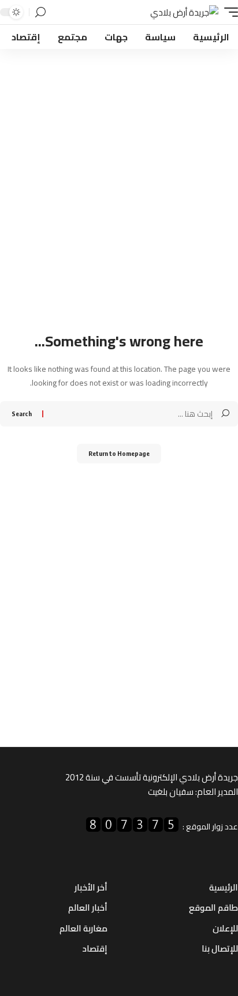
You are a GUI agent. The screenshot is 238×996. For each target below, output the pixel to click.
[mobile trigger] (228, 12)
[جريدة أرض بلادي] (184, 12)
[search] (40, 12)
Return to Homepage (119, 453)
